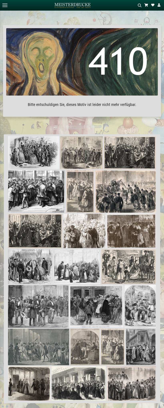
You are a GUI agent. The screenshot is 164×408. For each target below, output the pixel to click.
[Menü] (5, 5)
